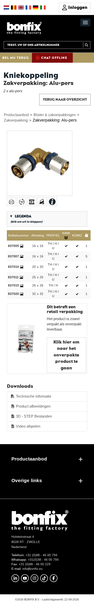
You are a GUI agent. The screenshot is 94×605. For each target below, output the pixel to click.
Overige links (26, 480)
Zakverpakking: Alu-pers (55, 120)
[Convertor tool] (21, 201)
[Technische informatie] (42, 201)
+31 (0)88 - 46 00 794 (41, 555)
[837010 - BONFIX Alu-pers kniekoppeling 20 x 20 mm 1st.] (22, 267)
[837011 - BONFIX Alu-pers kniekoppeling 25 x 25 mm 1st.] (21, 277)
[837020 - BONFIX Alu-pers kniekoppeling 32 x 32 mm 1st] (22, 294)
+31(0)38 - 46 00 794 (43, 559)
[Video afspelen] (32, 201)
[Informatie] (52, 201)
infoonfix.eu (32, 568)
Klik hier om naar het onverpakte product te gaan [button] (66, 355)
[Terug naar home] (24, 28)
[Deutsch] (35, 7)
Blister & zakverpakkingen (55, 115)
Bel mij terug (15, 58)
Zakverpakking (16, 120)
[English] (21, 7)
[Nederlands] (6, 7)
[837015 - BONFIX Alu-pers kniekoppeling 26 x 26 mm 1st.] (22, 285)
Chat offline (54, 58)
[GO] (86, 45)
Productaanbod (16, 115)
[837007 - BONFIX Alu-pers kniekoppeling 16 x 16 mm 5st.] (22, 256)
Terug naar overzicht (65, 99)
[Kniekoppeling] (39, 163)
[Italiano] (43, 7)
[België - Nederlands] (13, 7)
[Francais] (28, 7)
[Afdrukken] (11, 201)
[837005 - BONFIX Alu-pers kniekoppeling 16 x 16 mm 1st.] (22, 246)
